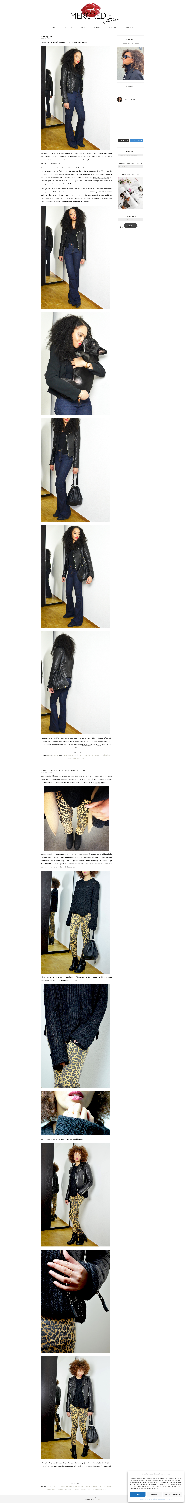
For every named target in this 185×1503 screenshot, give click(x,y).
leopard (84, 1489)
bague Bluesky (91, 1486)
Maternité (113, 28)
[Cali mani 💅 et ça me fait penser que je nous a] (137, 133)
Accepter (137, 1494)
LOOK (49, 755)
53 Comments (76, 1484)
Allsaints (45, 1466)
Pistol (83, 758)
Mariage (97, 28)
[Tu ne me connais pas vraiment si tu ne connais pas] (123, 124)
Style (54, 28)
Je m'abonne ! (130, 225)
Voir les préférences (172, 1494)
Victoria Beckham (83, 168)
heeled (54, 1489)
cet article (73, 857)
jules (66, 1489)
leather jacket (74, 1489)
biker (79, 755)
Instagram (45, 184)
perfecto (76, 758)
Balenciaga (86, 744)
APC (82, 1486)
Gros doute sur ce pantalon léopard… (65, 770)
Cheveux (68, 28)
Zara (101, 198)
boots (85, 755)
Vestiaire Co (77, 741)
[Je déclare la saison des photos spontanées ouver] (123, 133)
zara (104, 1489)
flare (90, 755)
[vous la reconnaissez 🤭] (137, 116)
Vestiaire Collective (101, 177)
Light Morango (96, 1499)
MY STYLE (55, 755)
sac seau (98, 1489)
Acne (99, 744)
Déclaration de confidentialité (163, 1499)
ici (104, 738)
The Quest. (47, 36)
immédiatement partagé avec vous (93, 181)
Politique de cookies (145, 1499)
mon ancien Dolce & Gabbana (62, 867)
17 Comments (76, 752)
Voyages (129, 28)
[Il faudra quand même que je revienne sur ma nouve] (137, 124)
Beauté (83, 28)
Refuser (154, 1494)
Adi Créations (62, 1466)
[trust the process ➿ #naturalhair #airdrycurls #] (123, 108)
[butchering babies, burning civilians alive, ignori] (123, 116)
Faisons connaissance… (130, 43)
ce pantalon (99, 782)
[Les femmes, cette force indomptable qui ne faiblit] (137, 108)
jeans (101, 755)
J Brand (95, 755)
